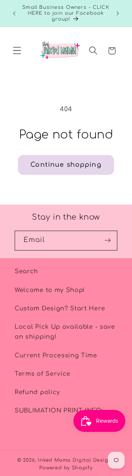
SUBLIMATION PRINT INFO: (59, 410)
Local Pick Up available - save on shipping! (65, 332)
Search (26, 271)
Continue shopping (66, 164)
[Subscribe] (107, 240)
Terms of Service (42, 374)
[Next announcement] (118, 13)
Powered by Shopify (66, 467)
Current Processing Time (56, 355)
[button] (17, 51)
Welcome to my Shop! (50, 290)
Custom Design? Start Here (60, 308)
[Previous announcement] (14, 13)
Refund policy (37, 392)
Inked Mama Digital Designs (76, 460)
